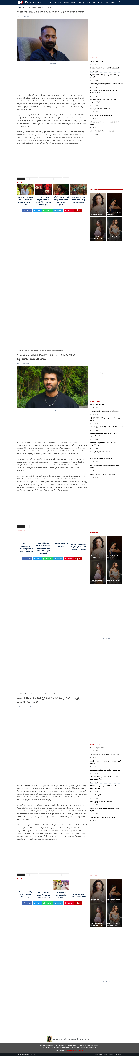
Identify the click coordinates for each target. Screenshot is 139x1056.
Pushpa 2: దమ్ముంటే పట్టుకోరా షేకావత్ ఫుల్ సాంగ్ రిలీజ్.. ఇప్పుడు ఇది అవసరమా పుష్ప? (43, 201)
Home (18, 7)
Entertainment (34, 179)
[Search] (119, 2)
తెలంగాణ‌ (66, 2)
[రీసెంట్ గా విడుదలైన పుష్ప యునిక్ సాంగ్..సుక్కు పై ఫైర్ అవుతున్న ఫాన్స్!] (78, 189)
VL (19, 16)
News (27, 179)
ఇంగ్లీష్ (113, 2)
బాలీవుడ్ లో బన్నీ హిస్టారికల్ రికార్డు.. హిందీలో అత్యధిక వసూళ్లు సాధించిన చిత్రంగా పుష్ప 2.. (61, 201)
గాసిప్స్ (88, 2)
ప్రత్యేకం (94, 2)
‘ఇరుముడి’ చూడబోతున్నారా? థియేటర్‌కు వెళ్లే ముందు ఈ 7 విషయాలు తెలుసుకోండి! (104, 91)
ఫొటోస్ (107, 2)
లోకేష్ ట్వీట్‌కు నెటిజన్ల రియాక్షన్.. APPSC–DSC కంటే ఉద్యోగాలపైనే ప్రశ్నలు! (103, 100)
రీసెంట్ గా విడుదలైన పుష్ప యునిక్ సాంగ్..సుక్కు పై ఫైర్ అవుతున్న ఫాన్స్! (79, 200)
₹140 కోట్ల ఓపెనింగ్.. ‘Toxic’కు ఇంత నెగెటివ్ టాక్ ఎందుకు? (104, 68)
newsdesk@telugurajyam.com (73, 1050)
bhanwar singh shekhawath (45, 179)
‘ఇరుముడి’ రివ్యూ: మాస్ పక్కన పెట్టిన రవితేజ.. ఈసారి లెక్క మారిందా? (106, 83)
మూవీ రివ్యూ (80, 2)
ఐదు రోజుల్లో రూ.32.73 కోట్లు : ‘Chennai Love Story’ (103, 131)
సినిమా (73, 2)
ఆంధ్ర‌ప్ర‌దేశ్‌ (58, 2)
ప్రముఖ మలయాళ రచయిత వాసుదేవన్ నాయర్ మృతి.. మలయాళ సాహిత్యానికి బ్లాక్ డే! (25, 201)
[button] (98, 204)
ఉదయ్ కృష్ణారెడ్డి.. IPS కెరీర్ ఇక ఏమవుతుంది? (101, 115)
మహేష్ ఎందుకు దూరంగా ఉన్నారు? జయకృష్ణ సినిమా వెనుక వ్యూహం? (104, 123)
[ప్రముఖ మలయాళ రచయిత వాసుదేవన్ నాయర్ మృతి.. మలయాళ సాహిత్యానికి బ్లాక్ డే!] (25, 189)
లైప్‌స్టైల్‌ (100, 2)
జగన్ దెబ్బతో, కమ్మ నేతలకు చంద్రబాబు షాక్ (100, 108)
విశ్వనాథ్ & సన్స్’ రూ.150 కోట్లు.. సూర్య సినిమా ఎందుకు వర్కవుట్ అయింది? (105, 75)
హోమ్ (51, 2)
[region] (52, 77)
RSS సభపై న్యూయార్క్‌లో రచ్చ (97, 61)
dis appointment (58, 179)
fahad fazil (66, 179)
